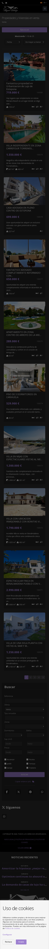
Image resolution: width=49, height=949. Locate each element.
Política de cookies (12, 928)
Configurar (7, 935)
